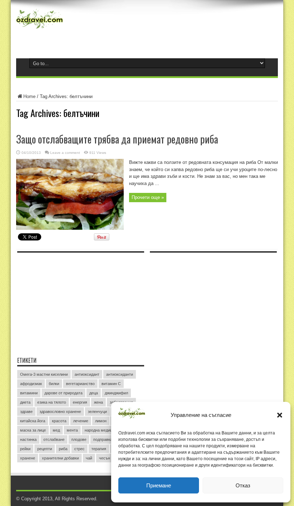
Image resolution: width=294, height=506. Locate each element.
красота (59, 421)
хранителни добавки (60, 458)
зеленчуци (97, 411)
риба (63, 449)
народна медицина (102, 430)
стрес (79, 449)
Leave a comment (65, 153)
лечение (80, 421)
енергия (80, 402)
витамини (29, 393)
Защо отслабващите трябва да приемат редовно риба (117, 139)
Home (29, 96)
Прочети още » (148, 197)
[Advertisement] (71, 301)
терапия (98, 449)
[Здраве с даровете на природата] (39, 28)
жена (98, 402)
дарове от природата (63, 393)
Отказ (243, 485)
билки (54, 383)
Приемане (158, 485)
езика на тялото (51, 402)
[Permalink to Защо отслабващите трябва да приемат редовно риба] (70, 228)
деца (93, 393)
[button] (279, 415)
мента (72, 430)
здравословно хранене (60, 411)
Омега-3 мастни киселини (44, 374)
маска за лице (33, 430)
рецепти (44, 449)
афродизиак (31, 383)
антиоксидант (87, 374)
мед (56, 430)
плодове (78, 439)
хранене (27, 458)
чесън (104, 458)
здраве (26, 411)
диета (25, 402)
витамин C (111, 383)
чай (89, 458)
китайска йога (32, 421)
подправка (102, 439)
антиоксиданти (119, 374)
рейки (25, 449)
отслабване (54, 439)
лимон (100, 421)
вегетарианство (80, 383)
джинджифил (116, 393)
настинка (28, 439)
